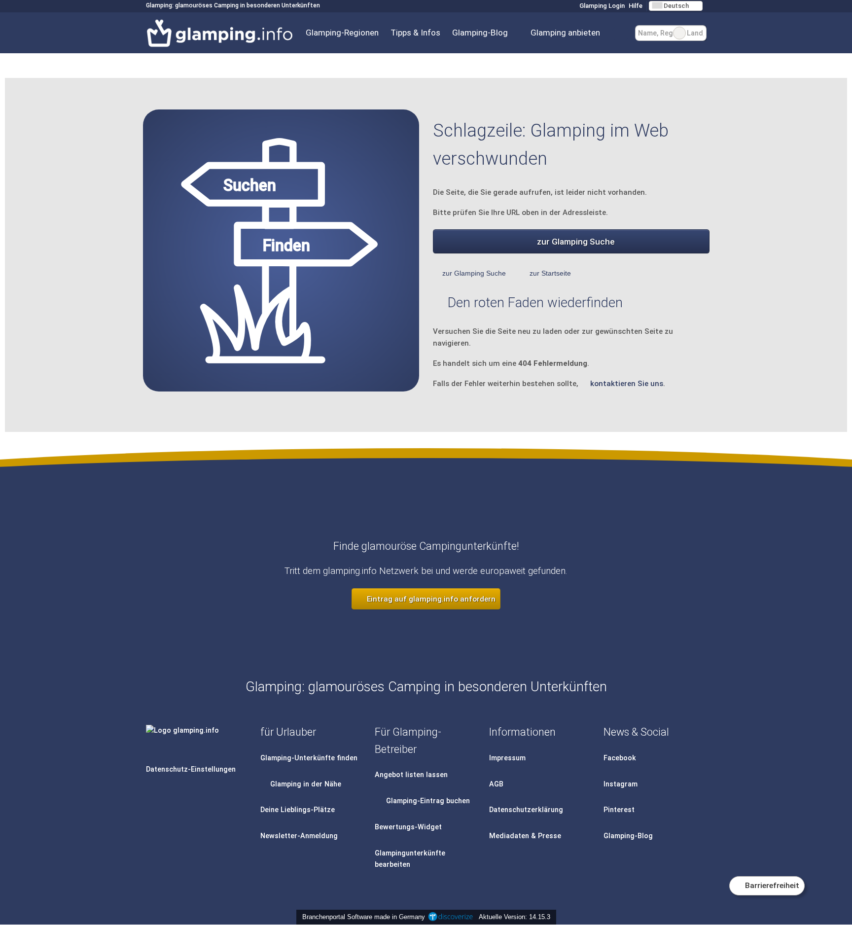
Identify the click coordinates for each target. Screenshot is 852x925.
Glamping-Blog (480, 32)
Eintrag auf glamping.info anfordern (430, 599)
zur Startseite (550, 273)
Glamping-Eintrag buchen (427, 801)
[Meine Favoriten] (620, 33)
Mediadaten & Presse (525, 836)
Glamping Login (601, 5)
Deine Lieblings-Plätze (297, 810)
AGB (496, 784)
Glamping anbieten (565, 32)
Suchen (699, 33)
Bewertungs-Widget (408, 827)
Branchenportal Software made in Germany (361, 917)
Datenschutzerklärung (526, 810)
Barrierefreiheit (771, 885)
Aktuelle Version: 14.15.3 (514, 917)
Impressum (507, 758)
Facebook (620, 758)
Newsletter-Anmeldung (299, 836)
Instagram (621, 784)
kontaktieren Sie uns (626, 383)
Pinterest (619, 810)
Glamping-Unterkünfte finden (308, 758)
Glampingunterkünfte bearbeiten (410, 859)
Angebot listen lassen (411, 775)
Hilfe (635, 5)
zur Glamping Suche (576, 242)
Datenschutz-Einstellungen (191, 769)
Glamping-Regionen (342, 32)
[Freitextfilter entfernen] (679, 33)
